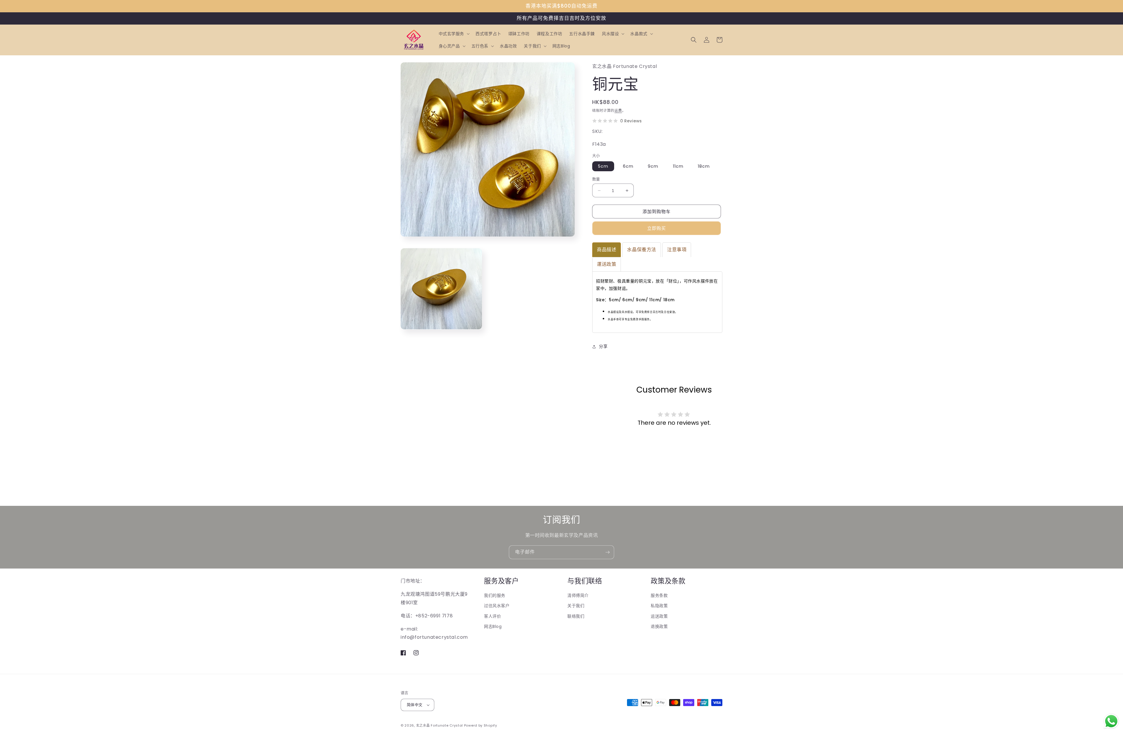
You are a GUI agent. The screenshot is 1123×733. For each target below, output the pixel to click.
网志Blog (493, 626)
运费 (618, 110)
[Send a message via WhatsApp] (1111, 721)
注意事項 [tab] (676, 249)
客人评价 (492, 616)
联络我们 (575, 616)
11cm (678, 166)
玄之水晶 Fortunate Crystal (439, 725)
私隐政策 (659, 606)
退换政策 (659, 626)
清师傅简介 (578, 595)
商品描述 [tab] (606, 249)
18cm (704, 166)
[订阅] (607, 552)
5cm (603, 166)
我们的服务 (494, 595)
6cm (628, 166)
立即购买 (656, 228)
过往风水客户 (497, 606)
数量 (596, 179)
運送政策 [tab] (606, 264)
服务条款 (659, 595)
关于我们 (575, 606)
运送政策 (659, 616)
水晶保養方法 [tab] (641, 249)
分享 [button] (603, 346)
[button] (453, 34)
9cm (653, 166)
